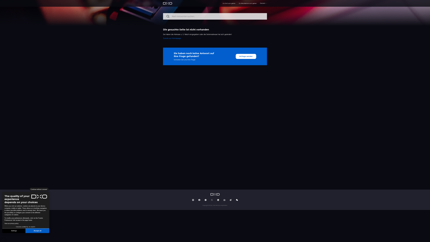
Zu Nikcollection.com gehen (248, 3)
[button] (3, 239)
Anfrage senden (246, 56)
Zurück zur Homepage (172, 38)
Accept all (37, 231)
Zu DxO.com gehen (229, 3)
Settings (14, 231)
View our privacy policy (11, 223)
